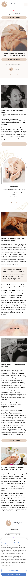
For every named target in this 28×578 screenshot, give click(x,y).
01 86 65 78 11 (15, 14)
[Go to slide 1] (10, 74)
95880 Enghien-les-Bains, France (14, 534)
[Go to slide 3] (15, 74)
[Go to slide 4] (18, 74)
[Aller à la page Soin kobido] (14, 170)
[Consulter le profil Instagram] (13, 10)
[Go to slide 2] (13, 74)
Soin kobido (14, 186)
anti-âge (14, 254)
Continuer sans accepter (7, 565)
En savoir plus (14, 197)
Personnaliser (14, 570)
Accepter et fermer (14, 574)
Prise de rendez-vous (14, 17)
